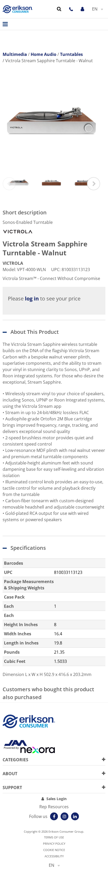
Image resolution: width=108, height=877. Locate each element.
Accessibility (54, 856)
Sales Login (56, 798)
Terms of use (54, 837)
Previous (9, 183)
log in (32, 298)
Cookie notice (54, 850)
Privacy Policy (54, 844)
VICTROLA (13, 263)
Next (93, 183)
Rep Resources (54, 807)
